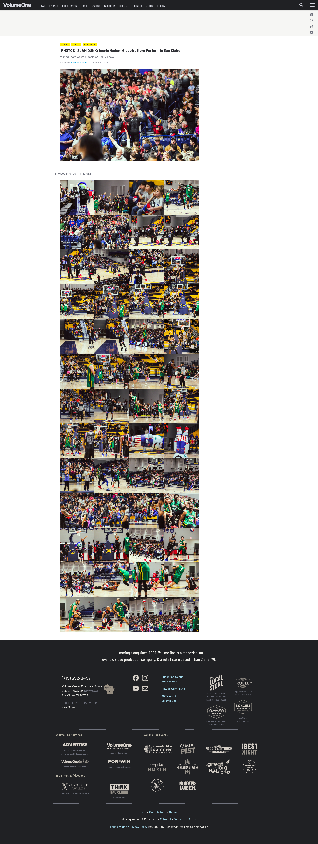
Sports (64, 45)
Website (179, 819)
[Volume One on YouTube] (312, 32)
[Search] (301, 5)
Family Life (89, 45)
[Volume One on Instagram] (312, 21)
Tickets (137, 5)
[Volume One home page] (19, 6)
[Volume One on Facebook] (312, 15)
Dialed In (109, 5)
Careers (174, 812)
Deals (84, 5)
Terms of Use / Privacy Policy (128, 827)
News (41, 5)
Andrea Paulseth (78, 62)
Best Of (123, 5)
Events (53, 5)
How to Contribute (173, 688)
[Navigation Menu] (312, 5)
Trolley (161, 5)
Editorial (165, 819)
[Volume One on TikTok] (312, 26)
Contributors (157, 812)
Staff (142, 812)
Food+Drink (69, 5)
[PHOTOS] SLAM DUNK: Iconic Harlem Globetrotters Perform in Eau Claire (120, 50)
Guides (95, 5)
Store (149, 5)
